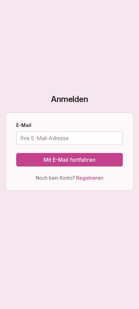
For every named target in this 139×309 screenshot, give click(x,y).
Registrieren (89, 178)
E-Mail (23, 125)
